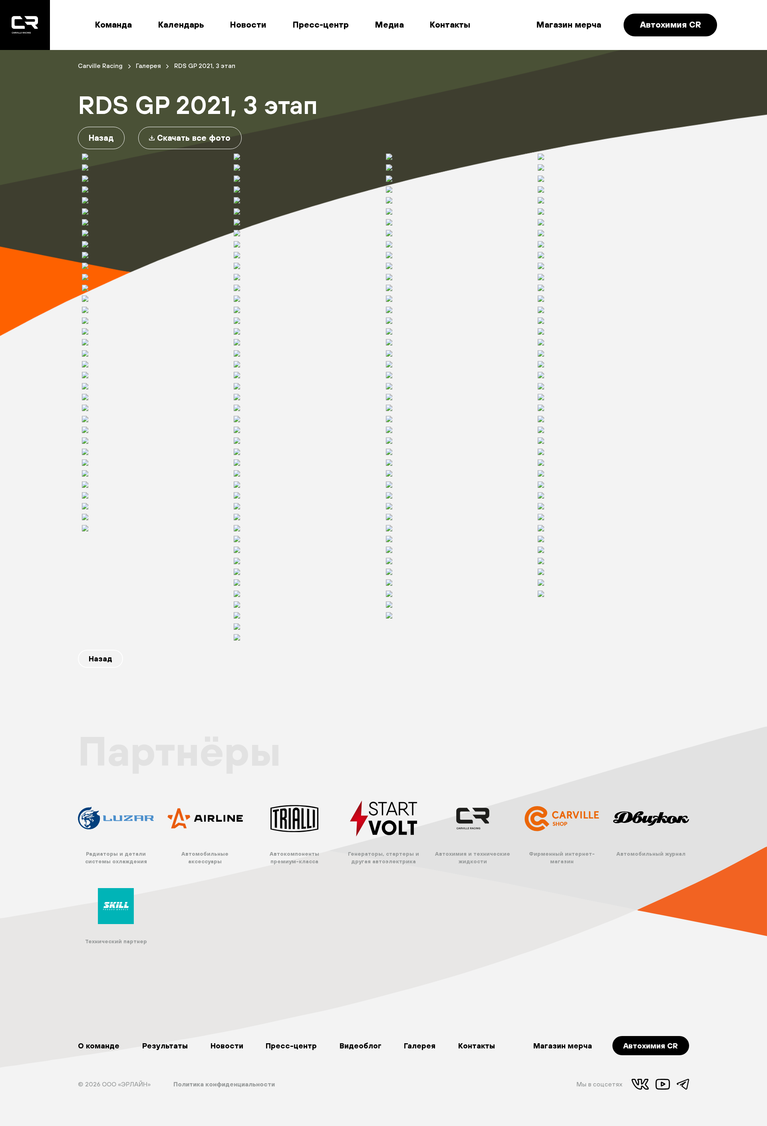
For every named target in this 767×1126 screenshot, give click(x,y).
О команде (98, 1045)
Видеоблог (361, 1045)
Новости (248, 25)
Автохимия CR (670, 25)
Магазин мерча (569, 25)
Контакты (450, 25)
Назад (101, 137)
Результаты (165, 1045)
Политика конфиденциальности (224, 1084)
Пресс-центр (321, 25)
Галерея (419, 1045)
